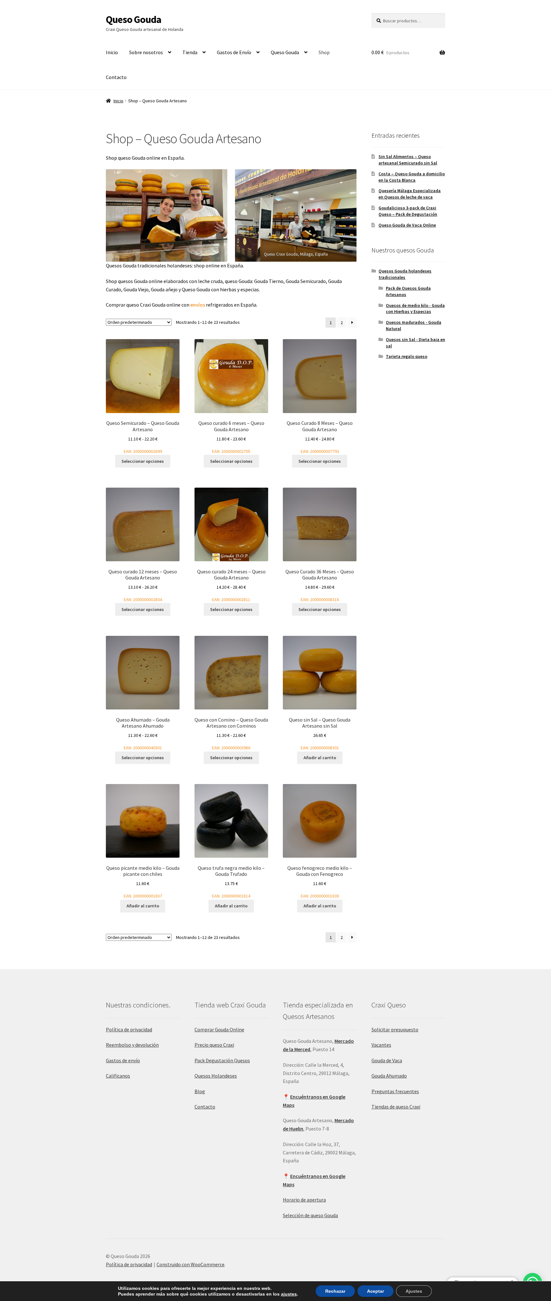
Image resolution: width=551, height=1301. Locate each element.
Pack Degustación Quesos (222, 1060)
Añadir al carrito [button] (320, 757)
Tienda (189, 52)
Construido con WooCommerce (190, 1264)
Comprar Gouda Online (219, 1029)
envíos (197, 305)
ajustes (289, 1294)
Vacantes (381, 1045)
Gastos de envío (123, 1060)
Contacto (116, 77)
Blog (200, 1091)
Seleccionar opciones (142, 461)
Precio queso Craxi (214, 1045)
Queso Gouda (133, 19)
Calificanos (118, 1075)
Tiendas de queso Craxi (395, 1106)
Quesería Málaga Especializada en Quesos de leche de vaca (409, 194)
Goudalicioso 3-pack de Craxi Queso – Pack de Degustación (407, 211)
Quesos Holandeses (216, 1075)
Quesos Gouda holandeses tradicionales (404, 274)
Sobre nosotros (146, 52)
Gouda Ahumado (389, 1075)
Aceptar (375, 1291)
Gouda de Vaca (386, 1060)
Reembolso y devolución (132, 1045)
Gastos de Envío (234, 52)
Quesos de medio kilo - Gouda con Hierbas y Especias (415, 308)
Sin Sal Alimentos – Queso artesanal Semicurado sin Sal (407, 160)
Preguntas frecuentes (395, 1091)
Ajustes (414, 1291)
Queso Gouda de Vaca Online (407, 225)
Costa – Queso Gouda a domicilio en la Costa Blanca (411, 177)
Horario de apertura (304, 1199)
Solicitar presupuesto (394, 1029)
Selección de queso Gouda (310, 1215)
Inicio (112, 52)
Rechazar (335, 1291)
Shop (324, 52)
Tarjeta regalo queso (406, 356)
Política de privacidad (129, 1029)
